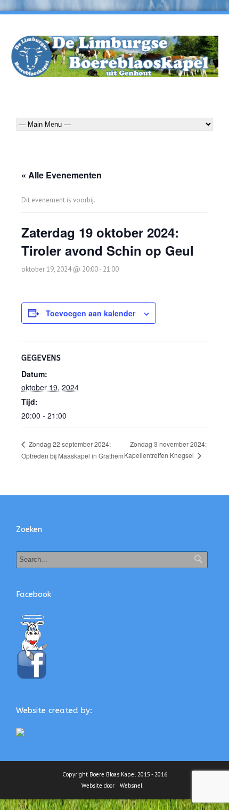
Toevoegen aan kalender (90, 313)
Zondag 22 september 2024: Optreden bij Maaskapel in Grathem (72, 449)
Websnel (131, 785)
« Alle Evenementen (61, 175)
